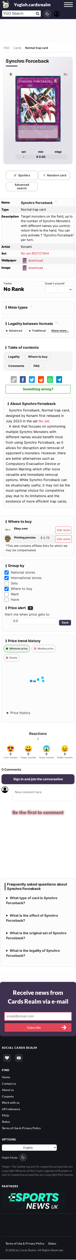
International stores (26, 578)
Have (15, 599)
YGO (6, 48)
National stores (23, 572)
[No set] (10, 74)
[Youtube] (19, 1058)
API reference (11, 1109)
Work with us (10, 1103)
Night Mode (10, 1157)
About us (8, 1090)
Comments (16, 366)
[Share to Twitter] (32, 379)
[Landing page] (6, 4)
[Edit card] (55, 203)
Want (15, 594)
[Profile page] (57, 13)
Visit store (63, 530)
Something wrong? (38, 389)
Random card (56, 175)
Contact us (9, 1084)
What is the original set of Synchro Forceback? (36, 936)
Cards (17, 48)
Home (6, 1077)
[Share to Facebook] (23, 379)
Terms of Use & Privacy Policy (21, 1128)
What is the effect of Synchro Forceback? (32, 918)
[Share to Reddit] (41, 379)
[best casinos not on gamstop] (33, 1200)
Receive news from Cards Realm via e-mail (38, 997)
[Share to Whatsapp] (50, 379)
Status (6, 1122)
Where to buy (38, 356)
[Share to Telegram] (59, 379)
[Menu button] (68, 8)
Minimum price (19, 648)
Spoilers (24, 175)
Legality (14, 356)
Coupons (8, 1096)
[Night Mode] (47, 14)
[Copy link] (14, 379)
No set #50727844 (35, 253)
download (35, 260)
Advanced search (22, 186)
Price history (20, 713)
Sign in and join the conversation (38, 779)
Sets (14, 583)
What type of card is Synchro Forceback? (31, 900)
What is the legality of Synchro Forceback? (33, 953)
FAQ (36, 366)
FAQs (5, 1115)
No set (44, 421)
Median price (46, 648)
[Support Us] (7, 1058)
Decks (13, 657)
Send (65, 622)
